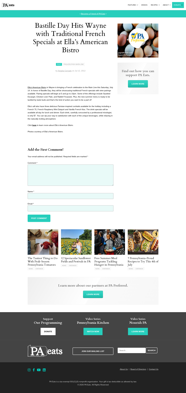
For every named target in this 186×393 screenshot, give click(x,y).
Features (132, 5)
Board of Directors (138, 369)
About (166, 5)
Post (59, 64)
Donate (177, 5)
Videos (144, 5)
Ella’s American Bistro (37, 87)
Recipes (154, 5)
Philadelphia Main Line (74, 64)
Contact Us (153, 369)
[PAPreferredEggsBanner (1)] (138, 57)
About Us (124, 369)
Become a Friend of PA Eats (93, 14)
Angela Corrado (65, 71)
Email (31, 204)
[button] (138, 5)
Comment (32, 163)
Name (31, 191)
